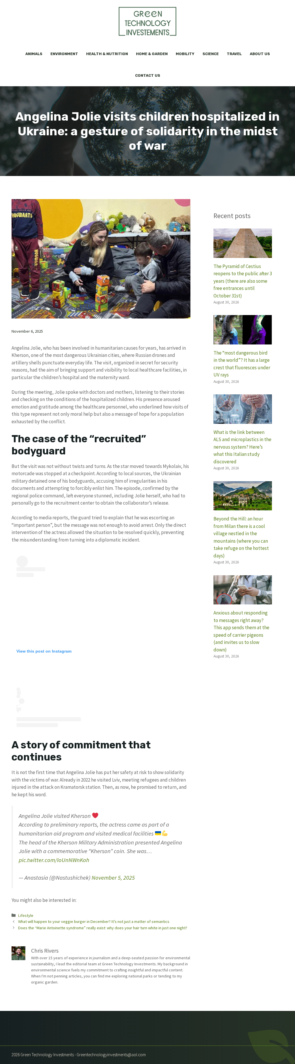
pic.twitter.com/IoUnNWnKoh (54, 860)
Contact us (147, 75)
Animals (33, 54)
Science (211, 54)
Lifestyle (25, 915)
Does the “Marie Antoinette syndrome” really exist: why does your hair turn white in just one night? (102, 927)
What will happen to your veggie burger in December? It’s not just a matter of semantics (93, 921)
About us (260, 54)
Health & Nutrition (107, 54)
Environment (64, 54)
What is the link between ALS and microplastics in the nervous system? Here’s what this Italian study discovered (242, 447)
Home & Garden (152, 54)
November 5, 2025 (113, 877)
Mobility (185, 54)
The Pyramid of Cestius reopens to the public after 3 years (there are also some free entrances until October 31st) (242, 281)
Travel (234, 54)
